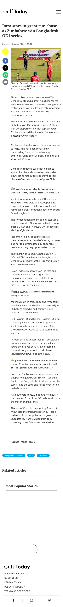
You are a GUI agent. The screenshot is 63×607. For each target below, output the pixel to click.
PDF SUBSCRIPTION (14, 573)
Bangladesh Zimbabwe (14, 455)
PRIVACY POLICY (12, 582)
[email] (5, 82)
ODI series (43, 455)
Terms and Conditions (17, 591)
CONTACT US (11, 577)
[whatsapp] (5, 75)
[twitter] (5, 68)
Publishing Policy (14, 586)
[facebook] (5, 61)
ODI (31, 455)
